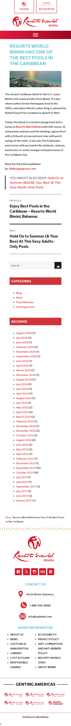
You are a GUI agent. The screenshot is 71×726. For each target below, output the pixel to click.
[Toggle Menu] (35, 34)
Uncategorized (25, 306)
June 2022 (22, 444)
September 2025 (26, 356)
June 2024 (22, 388)
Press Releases (25, 302)
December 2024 (26, 374)
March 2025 (23, 370)
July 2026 (21, 337)
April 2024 (22, 393)
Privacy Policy (48, 639)
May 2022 (22, 449)
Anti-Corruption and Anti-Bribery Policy (50, 648)
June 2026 (22, 342)
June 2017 (22, 495)
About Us (16, 634)
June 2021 (22, 481)
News (19, 297)
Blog (19, 292)
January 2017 (24, 500)
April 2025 (22, 365)
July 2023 (21, 402)
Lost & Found (20, 657)
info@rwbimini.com (40, 616)
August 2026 (24, 333)
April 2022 (22, 453)
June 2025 (22, 360)
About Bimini (47, 667)
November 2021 (25, 467)
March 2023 (23, 416)
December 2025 (25, 351)
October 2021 (24, 472)
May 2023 (22, 407)
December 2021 (25, 463)
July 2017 (21, 491)
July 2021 (21, 477)
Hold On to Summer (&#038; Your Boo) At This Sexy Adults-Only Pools (36, 182)
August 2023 (24, 398)
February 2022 (25, 458)
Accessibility (47, 634)
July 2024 (21, 384)
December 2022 (25, 426)
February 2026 (25, 346)
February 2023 (25, 421)
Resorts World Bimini (38, 717)
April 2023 (22, 412)
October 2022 (24, 435)
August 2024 (24, 379)
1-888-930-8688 (40, 605)
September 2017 (26, 486)
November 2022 (26, 430)
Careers (16, 653)
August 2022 (24, 439)
